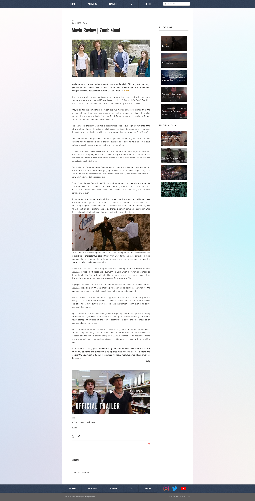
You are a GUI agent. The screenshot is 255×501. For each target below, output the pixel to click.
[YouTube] (183, 488)
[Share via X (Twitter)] (73, 436)
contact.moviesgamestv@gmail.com (82, 497)
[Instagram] (166, 488)
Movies (74, 428)
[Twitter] (174, 488)
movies (81, 422)
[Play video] (111, 392)
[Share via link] (79, 436)
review (74, 422)
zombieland (90, 422)
